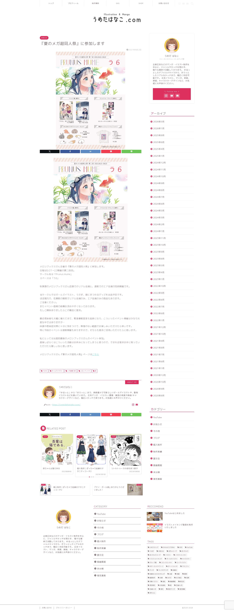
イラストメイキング (156, 559)
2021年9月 (158, 340)
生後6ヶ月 (153, 589)
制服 (178, 574)
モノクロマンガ (163, 570)
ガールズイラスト (57, 371)
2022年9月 (158, 293)
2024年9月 (158, 183)
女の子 (169, 578)
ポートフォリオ (172, 566)
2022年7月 (158, 306)
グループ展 (153, 562)
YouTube (157, 417)
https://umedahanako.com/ (66, 404)
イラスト (168, 555)
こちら (95, 354)
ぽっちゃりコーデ (155, 555)
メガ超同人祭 (71, 371)
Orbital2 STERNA (169, 547)
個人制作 (157, 444)
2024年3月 (158, 217)
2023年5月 (158, 265)
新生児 (182, 581)
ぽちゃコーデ (173, 551)
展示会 (156, 458)
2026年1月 (158, 128)
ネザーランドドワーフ (156, 566)
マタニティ (185, 566)
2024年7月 (158, 197)
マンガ (152, 570)
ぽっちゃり (184, 551)
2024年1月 (158, 231)
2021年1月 (158, 368)
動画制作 (152, 578)
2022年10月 (159, 286)
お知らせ (44, 38)
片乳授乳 (162, 585)
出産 (170, 574)
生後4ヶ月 (179, 585)
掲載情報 (157, 465)
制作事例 (95, 3)
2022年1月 (158, 320)
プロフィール (73, 3)
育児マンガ (171, 589)
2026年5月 (158, 121)
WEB (180, 547)
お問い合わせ (164, 3)
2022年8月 (158, 299)
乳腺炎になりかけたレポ (157, 574)
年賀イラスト (154, 581)
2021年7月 (158, 354)
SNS (117, 3)
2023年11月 (159, 238)
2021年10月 (159, 334)
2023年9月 (158, 251)
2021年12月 (159, 327)
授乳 (163, 581)
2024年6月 (158, 203)
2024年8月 (158, 190)
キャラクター (186, 559)
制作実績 (157, 451)
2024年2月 (158, 224)
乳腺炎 (175, 570)
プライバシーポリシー (64, 608)
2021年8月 (158, 347)
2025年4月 (158, 149)
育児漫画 (157, 479)
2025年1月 (158, 156)
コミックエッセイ (166, 562)
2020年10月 (159, 382)
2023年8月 (158, 258)
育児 (162, 589)
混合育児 (152, 585)
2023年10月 (159, 244)
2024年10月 (159, 176)
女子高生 (178, 578)
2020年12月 (159, 375)
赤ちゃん (152, 593)
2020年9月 (158, 388)
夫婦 (161, 578)
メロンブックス (85, 371)
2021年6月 (158, 361)
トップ (51, 3)
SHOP (141, 3)
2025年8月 (158, 135)
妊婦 (187, 578)
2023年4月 (158, 272)
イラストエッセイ (180, 555)
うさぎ (44, 371)
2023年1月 (158, 279)
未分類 (156, 472)
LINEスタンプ (154, 547)
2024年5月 (158, 210)
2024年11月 (159, 169)
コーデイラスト (181, 562)
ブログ (156, 438)
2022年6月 (158, 313)
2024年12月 (159, 162)
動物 (185, 574)
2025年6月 (158, 142)
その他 (156, 431)
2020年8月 (158, 395)
